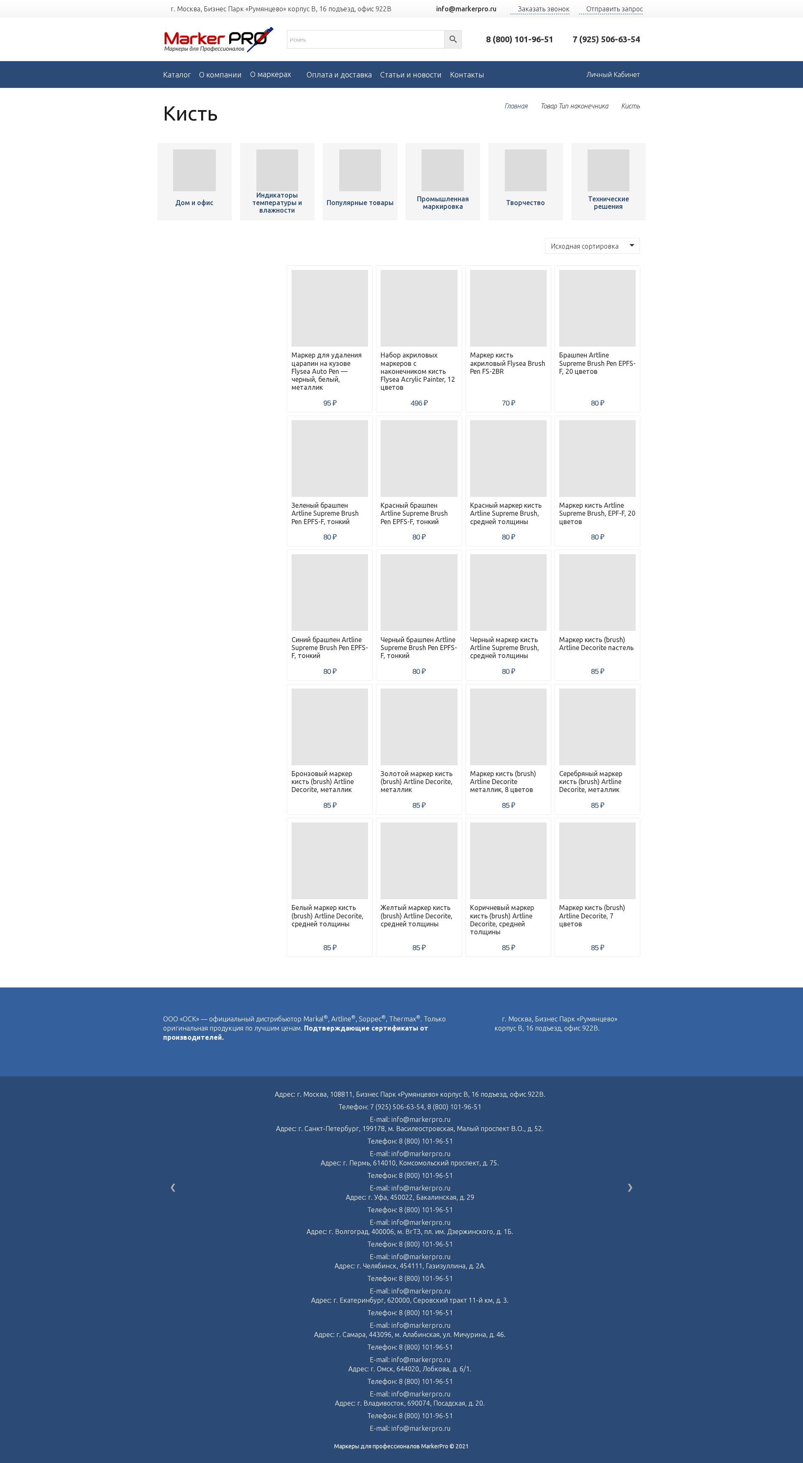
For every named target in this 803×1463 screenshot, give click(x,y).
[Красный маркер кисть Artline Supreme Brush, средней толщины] (508, 458)
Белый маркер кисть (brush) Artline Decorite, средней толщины (327, 915)
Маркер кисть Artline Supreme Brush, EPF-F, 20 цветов (597, 513)
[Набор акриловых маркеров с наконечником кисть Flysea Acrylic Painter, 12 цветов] (419, 308)
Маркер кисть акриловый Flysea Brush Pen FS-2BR (507, 363)
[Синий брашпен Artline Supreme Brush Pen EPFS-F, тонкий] (330, 592)
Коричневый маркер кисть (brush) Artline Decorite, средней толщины (502, 920)
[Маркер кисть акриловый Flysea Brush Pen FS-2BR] (508, 308)
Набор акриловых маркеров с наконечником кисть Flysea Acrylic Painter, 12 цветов (418, 371)
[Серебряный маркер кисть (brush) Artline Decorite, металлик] (597, 727)
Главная (515, 106)
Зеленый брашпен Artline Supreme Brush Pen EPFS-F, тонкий (325, 513)
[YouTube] (412, 8)
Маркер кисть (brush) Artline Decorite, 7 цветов (592, 915)
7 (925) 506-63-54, (398, 1107)
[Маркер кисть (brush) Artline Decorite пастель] (597, 592)
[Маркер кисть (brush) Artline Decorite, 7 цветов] (597, 861)
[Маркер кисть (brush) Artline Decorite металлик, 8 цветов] (508, 727)
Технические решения (608, 202)
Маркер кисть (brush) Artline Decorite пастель (596, 643)
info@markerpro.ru (420, 1119)
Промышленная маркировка (443, 202)
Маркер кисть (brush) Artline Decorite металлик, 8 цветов (503, 781)
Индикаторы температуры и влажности (277, 202)
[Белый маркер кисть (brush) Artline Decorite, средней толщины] (330, 861)
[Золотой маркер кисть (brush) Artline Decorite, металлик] (419, 727)
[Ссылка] (219, 39)
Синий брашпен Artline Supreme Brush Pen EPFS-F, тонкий (330, 647)
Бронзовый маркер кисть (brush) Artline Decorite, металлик (323, 781)
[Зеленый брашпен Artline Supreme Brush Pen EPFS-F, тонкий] (330, 458)
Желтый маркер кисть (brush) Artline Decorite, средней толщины (417, 915)
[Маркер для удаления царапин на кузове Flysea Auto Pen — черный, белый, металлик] (194, 170)
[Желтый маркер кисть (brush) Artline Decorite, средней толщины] (419, 861)
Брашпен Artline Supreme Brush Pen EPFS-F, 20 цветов (597, 363)
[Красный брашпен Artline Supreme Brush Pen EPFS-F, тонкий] (419, 458)
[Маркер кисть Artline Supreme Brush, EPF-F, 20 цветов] (597, 458)
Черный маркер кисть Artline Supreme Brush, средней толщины (504, 647)
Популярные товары (360, 202)
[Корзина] (560, 74)
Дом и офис (194, 202)
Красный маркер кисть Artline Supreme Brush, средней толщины (506, 513)
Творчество (525, 202)
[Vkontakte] (496, 1046)
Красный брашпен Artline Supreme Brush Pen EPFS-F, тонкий (414, 513)
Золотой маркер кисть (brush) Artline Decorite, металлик (417, 781)
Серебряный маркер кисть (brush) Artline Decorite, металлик (590, 781)
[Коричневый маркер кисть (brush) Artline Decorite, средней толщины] (508, 861)
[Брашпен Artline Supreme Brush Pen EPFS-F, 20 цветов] (597, 308)
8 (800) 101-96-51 (454, 1107)
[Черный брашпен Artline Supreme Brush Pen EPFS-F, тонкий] (419, 592)
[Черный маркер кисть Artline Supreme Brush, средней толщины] (508, 592)
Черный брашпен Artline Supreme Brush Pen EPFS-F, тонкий (419, 647)
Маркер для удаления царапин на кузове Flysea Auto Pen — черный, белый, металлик (327, 371)
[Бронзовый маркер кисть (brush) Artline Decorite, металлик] (330, 727)
